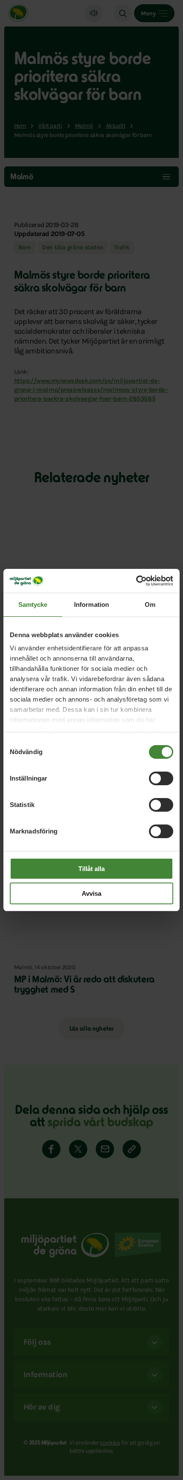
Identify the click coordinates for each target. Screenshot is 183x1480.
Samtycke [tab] (33, 604)
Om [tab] (150, 604)
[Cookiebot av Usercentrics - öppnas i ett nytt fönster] (136, 580)
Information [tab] (91, 604)
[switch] (161, 778)
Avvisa (91, 893)
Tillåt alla (91, 868)
